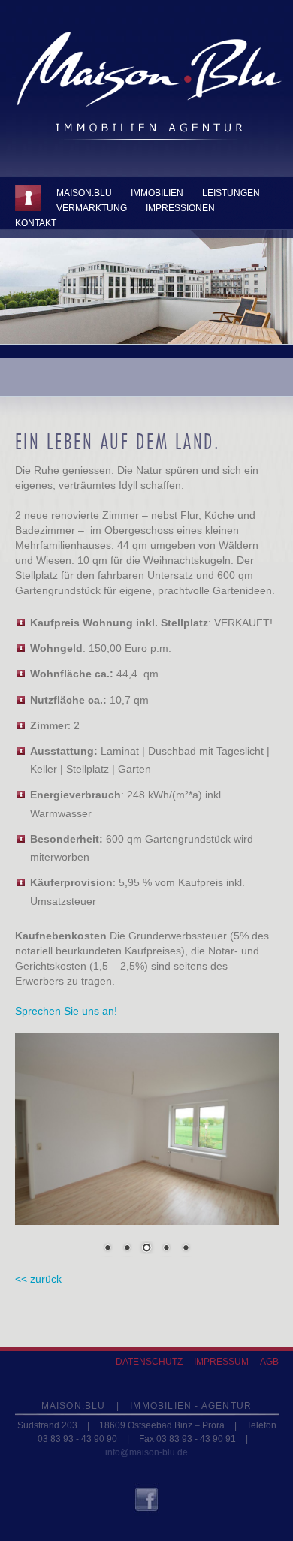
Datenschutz (149, 1361)
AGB (269, 1361)
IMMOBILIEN (157, 193)
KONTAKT (35, 223)
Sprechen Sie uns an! (66, 1011)
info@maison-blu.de (146, 1452)
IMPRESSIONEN (180, 208)
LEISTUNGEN (231, 193)
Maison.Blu (84, 193)
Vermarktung (91, 208)
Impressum (221, 1361)
